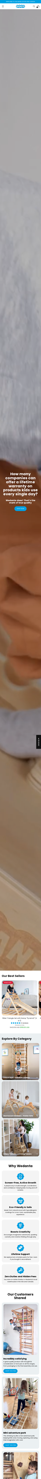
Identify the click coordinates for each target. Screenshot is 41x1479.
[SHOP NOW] (35, 1013)
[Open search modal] (34, 6)
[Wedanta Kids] (20, 6)
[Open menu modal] (3, 6)
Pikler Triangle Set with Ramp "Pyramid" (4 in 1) (19, 1019)
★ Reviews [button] (39, 742)
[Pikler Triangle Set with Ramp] (19, 998)
